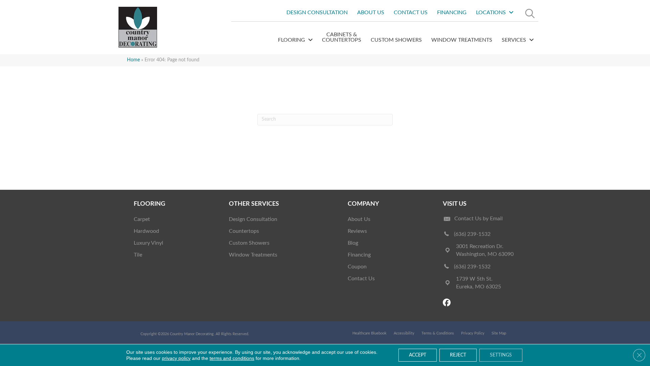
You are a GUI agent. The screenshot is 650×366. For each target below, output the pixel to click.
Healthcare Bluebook (369, 333)
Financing (359, 255)
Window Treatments (253, 255)
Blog (353, 243)
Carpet (142, 219)
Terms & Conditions (437, 333)
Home (133, 60)
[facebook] (448, 303)
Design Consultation (253, 219)
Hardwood (146, 231)
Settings (501, 355)
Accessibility (404, 333)
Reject (458, 355)
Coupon (357, 266)
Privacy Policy (472, 333)
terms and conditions (232, 358)
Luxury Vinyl (148, 243)
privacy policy (176, 358)
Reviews (357, 231)
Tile (138, 255)
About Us (359, 219)
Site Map (499, 333)
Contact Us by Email (478, 218)
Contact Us (361, 278)
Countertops (244, 231)
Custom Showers (249, 243)
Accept (417, 355)
